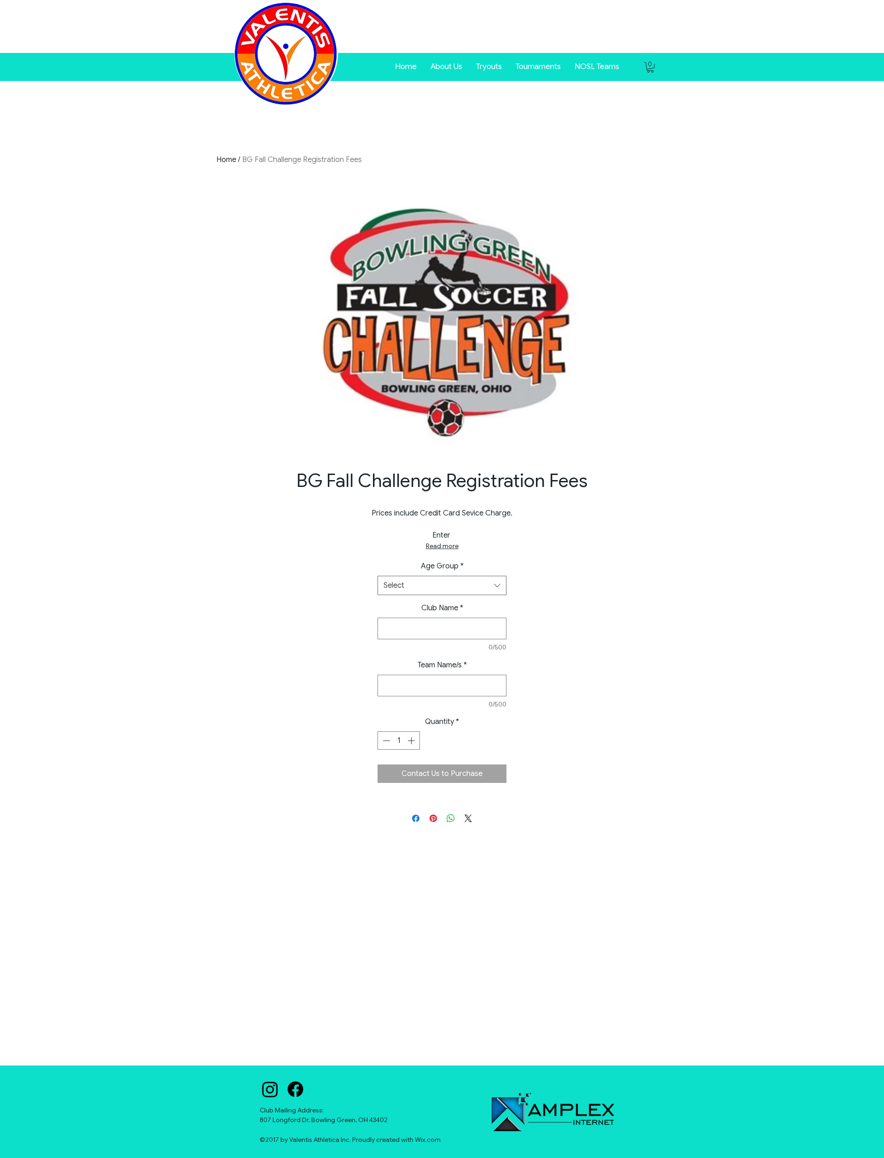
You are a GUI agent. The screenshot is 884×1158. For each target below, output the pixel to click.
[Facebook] (295, 1089)
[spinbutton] (399, 740)
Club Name (442, 608)
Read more (442, 546)
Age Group (442, 566)
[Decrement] (385, 740)
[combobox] (442, 586)
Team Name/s (442, 665)
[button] (538, 66)
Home (226, 159)
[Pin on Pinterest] (433, 818)
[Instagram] (270, 1089)
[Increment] (412, 740)
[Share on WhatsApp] (450, 818)
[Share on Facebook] (415, 818)
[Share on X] (468, 818)
